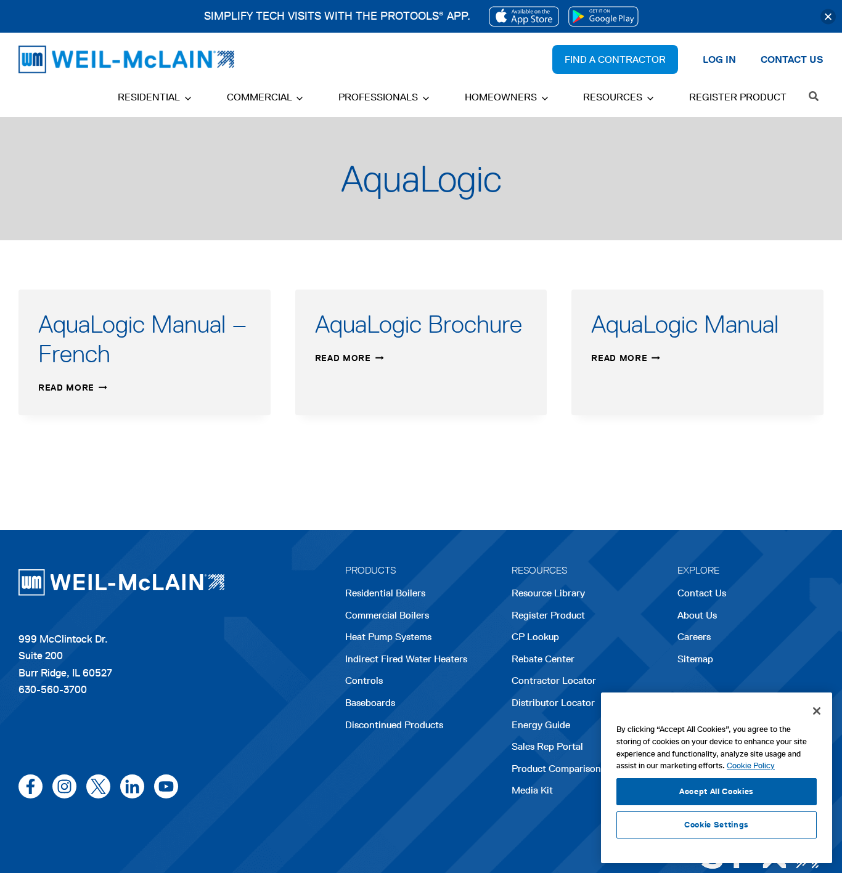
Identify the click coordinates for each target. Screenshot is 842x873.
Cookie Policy (751, 765)
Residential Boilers (385, 593)
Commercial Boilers (387, 615)
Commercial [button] (259, 97)
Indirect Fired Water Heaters (406, 659)
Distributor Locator (553, 703)
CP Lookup (535, 637)
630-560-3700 (52, 689)
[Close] (828, 16)
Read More (72, 387)
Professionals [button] (378, 97)
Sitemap (695, 659)
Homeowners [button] (501, 97)
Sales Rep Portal (547, 746)
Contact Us (701, 593)
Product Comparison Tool (567, 768)
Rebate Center (543, 659)
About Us (697, 615)
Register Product (738, 97)
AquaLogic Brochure (418, 324)
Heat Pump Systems (388, 637)
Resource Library (548, 593)
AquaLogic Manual (685, 324)
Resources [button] (612, 97)
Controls (364, 680)
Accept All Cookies (716, 791)
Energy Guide (541, 725)
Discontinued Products (394, 725)
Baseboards (370, 703)
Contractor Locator (554, 680)
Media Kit (532, 790)
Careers (694, 638)
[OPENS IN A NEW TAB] (524, 16)
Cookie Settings (716, 824)
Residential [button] (149, 97)
